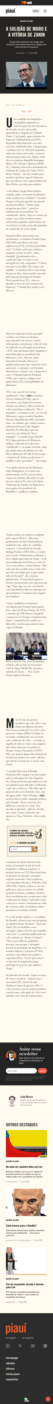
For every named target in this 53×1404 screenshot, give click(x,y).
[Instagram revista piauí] (45, 1346)
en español (27, 1338)
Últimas (10, 1368)
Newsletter (12, 1379)
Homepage (12, 1357)
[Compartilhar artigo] (30, 111)
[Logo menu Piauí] (10, 11)
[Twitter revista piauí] (20, 1346)
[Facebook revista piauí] (8, 1346)
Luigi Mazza (26, 1096)
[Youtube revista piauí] (33, 1346)
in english (11, 1338)
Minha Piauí (13, 1373)
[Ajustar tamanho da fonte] (23, 111)
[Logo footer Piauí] (26, 1329)
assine (42, 1071)
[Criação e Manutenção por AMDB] (26, 1399)
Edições (10, 1363)
